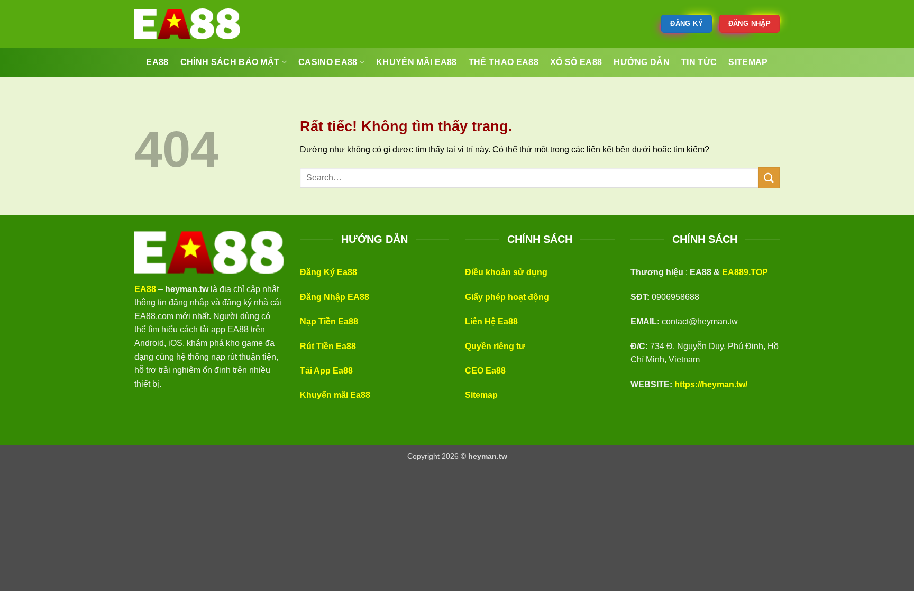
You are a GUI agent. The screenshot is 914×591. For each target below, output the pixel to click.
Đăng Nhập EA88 (334, 297)
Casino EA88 (328, 62)
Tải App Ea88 (326, 370)
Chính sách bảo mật (230, 62)
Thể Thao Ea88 (503, 62)
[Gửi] (769, 177)
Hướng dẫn (642, 62)
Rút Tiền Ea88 (328, 346)
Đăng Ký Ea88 (328, 272)
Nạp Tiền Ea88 (329, 321)
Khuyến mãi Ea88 (335, 394)
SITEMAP (747, 62)
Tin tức (699, 62)
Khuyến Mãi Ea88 (416, 62)
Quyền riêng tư (495, 346)
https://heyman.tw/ (710, 384)
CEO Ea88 (485, 370)
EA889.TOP (745, 272)
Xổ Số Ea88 (576, 62)
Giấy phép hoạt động (507, 297)
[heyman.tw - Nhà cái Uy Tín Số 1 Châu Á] (187, 23)
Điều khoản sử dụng (506, 272)
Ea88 (157, 62)
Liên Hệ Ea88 (491, 321)
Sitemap (481, 394)
